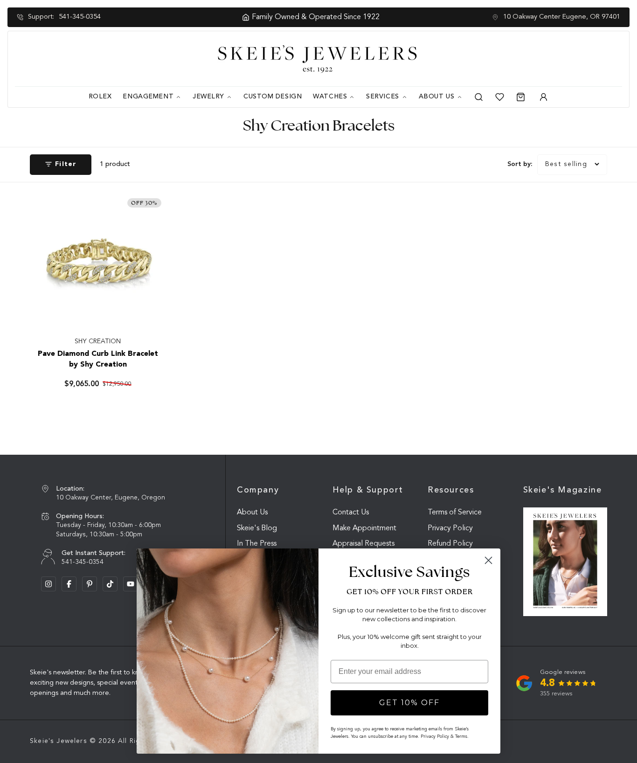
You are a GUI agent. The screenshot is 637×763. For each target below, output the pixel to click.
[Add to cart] (149, 313)
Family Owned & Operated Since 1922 (306, 17)
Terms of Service (455, 512)
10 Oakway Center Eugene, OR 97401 (561, 17)
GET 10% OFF (409, 702)
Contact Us (350, 512)
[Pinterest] (89, 583)
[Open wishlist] (499, 97)
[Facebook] (69, 583)
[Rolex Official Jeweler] (587, 58)
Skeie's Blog (257, 528)
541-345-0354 (80, 17)
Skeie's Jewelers (58, 741)
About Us (252, 512)
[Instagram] (48, 583)
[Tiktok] (110, 583)
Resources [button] (451, 490)
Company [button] (258, 490)
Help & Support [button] (367, 490)
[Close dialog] (488, 560)
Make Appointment (364, 528)
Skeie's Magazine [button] (562, 490)
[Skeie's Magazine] (565, 562)
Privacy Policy (450, 528)
